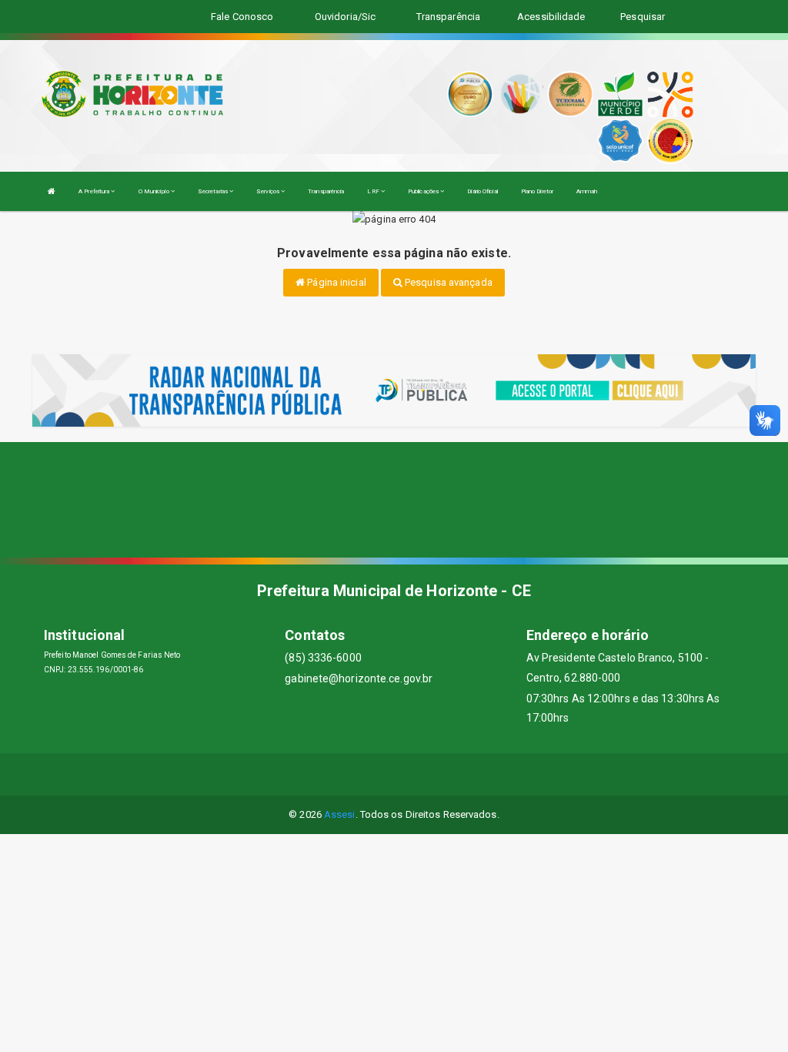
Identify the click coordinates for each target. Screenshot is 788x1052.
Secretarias (213, 191)
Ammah (587, 191)
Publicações (424, 191)
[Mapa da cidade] (394, 500)
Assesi (340, 814)
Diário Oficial (482, 191)
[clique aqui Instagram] (449, 774)
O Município (155, 191)
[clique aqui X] (375, 774)
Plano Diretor (537, 191)
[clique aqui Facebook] (339, 774)
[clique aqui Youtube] (412, 774)
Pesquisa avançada (447, 282)
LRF (373, 191)
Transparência (326, 191)
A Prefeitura (94, 191)
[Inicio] (51, 191)
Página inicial (335, 282)
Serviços (268, 191)
